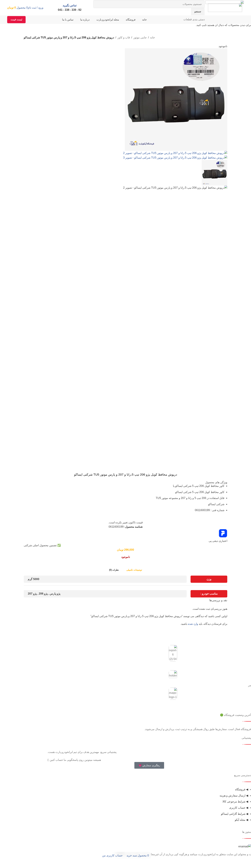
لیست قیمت (16, 19)
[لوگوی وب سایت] (225, 7)
